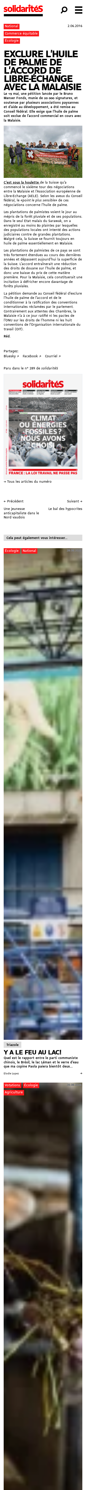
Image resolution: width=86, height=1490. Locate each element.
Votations (12, 1085)
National (11, 26)
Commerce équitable (21, 33)
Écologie (12, 41)
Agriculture (14, 1092)
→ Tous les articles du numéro (28, 482)
